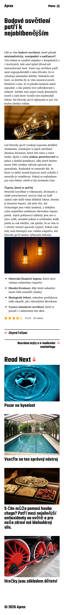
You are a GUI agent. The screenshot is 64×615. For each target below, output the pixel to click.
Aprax (8, 6)
